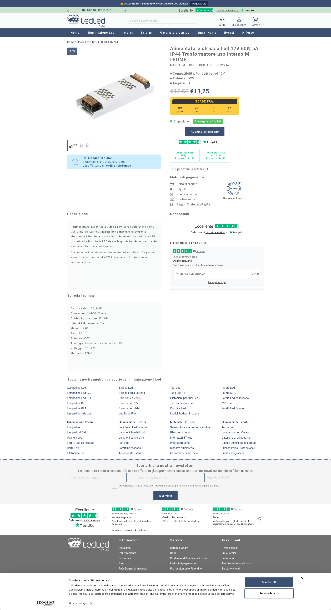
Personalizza (267, 593)
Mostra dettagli (78, 603)
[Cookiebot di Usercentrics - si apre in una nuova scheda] (46, 603)
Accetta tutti (269, 582)
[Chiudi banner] (302, 578)
